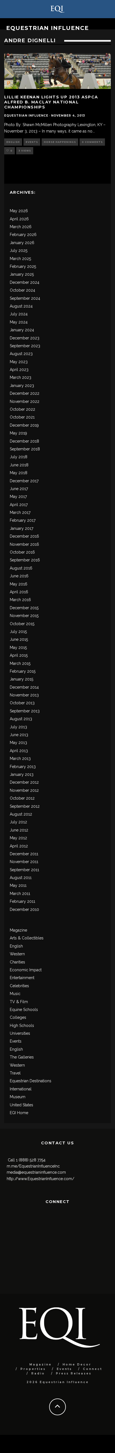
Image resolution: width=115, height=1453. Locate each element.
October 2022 (22, 409)
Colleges (18, 1017)
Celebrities (19, 986)
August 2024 (21, 306)
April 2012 (19, 846)
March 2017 (20, 512)
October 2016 (22, 552)
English (13, 142)
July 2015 (18, 631)
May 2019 (18, 433)
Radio (38, 1373)
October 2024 (22, 290)
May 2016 (18, 584)
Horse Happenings (60, 142)
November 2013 (24, 695)
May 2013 (18, 742)
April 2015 (19, 655)
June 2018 (19, 465)
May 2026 (19, 211)
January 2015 (21, 679)
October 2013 (22, 703)
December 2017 (24, 481)
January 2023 (22, 385)
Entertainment (22, 977)
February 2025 (23, 266)
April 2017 (19, 504)
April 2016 (19, 592)
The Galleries (22, 1057)
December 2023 (24, 338)
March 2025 (20, 258)
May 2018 (18, 473)
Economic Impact (26, 970)
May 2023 (19, 362)
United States (21, 1105)
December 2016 (24, 536)
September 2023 (25, 346)
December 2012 (24, 782)
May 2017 (18, 496)
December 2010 (24, 909)
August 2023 (21, 353)
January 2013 (21, 774)
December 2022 (24, 393)
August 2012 (21, 814)
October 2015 (22, 624)
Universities (20, 1033)
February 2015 (22, 671)
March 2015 (20, 663)
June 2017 (19, 488)
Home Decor (77, 1364)
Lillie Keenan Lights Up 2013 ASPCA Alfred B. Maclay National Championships (51, 102)
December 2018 (24, 441)
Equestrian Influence (47, 28)
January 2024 (22, 330)
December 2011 (24, 854)
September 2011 (24, 870)
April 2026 (19, 219)
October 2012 (22, 798)
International (21, 1089)
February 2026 (23, 234)
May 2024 (19, 322)
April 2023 (19, 369)
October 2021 (22, 417)
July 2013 (18, 727)
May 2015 (18, 647)
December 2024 (24, 282)
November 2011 (24, 861)
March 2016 (20, 599)
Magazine (18, 930)
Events (32, 142)
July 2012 (18, 822)
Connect (92, 1369)
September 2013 (25, 711)
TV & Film (19, 1002)
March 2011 (20, 893)
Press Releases (74, 1373)
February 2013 (23, 766)
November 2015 (24, 615)
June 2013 (19, 735)
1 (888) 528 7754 (30, 1160)
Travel (15, 1073)
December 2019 (24, 425)
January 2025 (22, 274)
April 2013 (19, 750)
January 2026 (22, 242)
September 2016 (25, 560)
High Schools (22, 1025)
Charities (17, 962)
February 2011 (22, 901)
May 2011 (18, 885)
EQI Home (19, 1113)
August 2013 (21, 719)
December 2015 (24, 608)
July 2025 (18, 250)
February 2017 (22, 520)
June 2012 (19, 830)
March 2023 (20, 377)
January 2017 (21, 528)
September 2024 (25, 298)
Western (17, 954)
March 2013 (20, 758)
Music (15, 993)
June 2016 (19, 576)
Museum (17, 1097)
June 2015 (19, 639)
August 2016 (21, 568)
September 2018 (25, 449)
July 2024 (19, 314)
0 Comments (92, 142)
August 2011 (21, 877)
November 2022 (24, 401)
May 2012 (18, 838)
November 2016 (24, 544)
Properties (33, 1369)
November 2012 (24, 790)
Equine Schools (24, 1009)
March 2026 (21, 227)
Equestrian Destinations (30, 1081)
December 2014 (24, 687)
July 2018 (18, 457)
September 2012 (25, 806)
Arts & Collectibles (27, 938)
